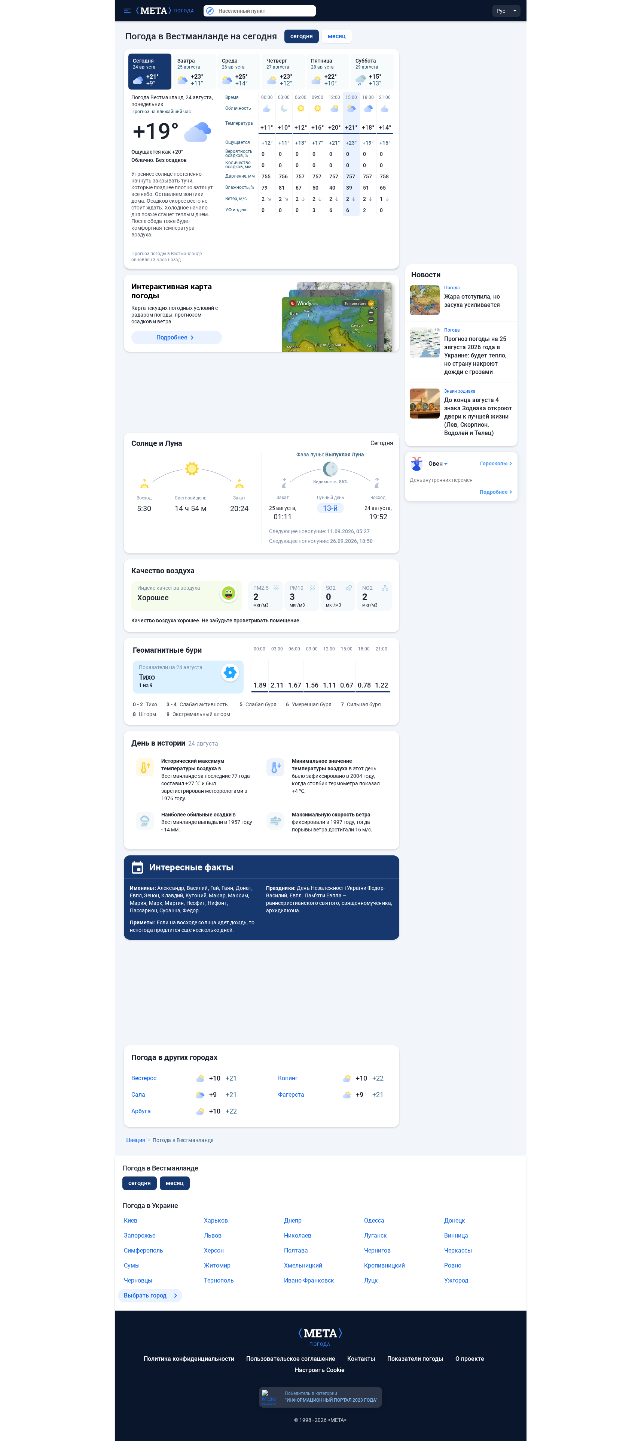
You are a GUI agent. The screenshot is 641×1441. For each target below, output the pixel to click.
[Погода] (320, 1333)
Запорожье (139, 1235)
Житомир (217, 1265)
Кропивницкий (384, 1265)
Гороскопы (494, 463)
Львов (213, 1235)
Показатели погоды (415, 1358)
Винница (456, 1235)
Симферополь (143, 1250)
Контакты (361, 1358)
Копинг (288, 1078)
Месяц (337, 36)
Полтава (296, 1250)
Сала (138, 1094)
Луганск (375, 1235)
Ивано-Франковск (309, 1280)
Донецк (454, 1220)
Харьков (216, 1220)
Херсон (214, 1250)
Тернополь (219, 1280)
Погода (184, 10)
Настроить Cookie (320, 1370)
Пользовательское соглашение (290, 1358)
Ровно (452, 1265)
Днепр (293, 1220)
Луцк (371, 1280)
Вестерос (143, 1078)
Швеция (135, 1140)
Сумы (132, 1265)
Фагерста (291, 1094)
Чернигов (377, 1250)
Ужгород (456, 1280)
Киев (130, 1220)
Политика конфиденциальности (189, 1358)
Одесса (374, 1220)
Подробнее (171, 337)
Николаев (297, 1235)
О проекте (469, 1358)
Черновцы (138, 1280)
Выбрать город (145, 1295)
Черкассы (458, 1250)
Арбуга (141, 1111)
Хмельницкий (303, 1265)
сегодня (139, 1183)
